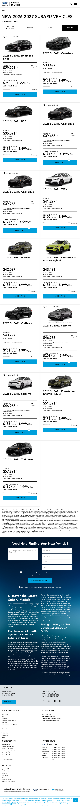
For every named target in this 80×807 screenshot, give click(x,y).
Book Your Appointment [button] (40, 580)
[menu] (75, 4)
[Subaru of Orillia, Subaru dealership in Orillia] (12, 4)
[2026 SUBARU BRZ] (20, 112)
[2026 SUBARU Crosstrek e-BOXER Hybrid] (60, 248)
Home (3, 10)
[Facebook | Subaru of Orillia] (43, 701)
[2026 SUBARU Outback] (20, 314)
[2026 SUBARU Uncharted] (60, 114)
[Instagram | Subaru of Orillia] (60, 701)
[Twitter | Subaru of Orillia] (48, 701)
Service (49, 744)
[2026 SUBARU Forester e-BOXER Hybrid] (60, 382)
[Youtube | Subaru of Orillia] (54, 701)
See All (70, 28)
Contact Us (8, 701)
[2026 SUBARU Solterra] (20, 384)
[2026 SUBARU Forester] (20, 248)
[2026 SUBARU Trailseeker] (20, 450)
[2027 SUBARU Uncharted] (20, 183)
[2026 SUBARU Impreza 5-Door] (20, 46)
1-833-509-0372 (53, 691)
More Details (20, 94)
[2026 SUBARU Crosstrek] (60, 44)
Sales (43, 744)
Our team (44, 673)
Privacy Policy (58, 587)
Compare (34, 89)
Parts (55, 744)
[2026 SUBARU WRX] (60, 180)
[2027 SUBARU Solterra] (60, 316)
